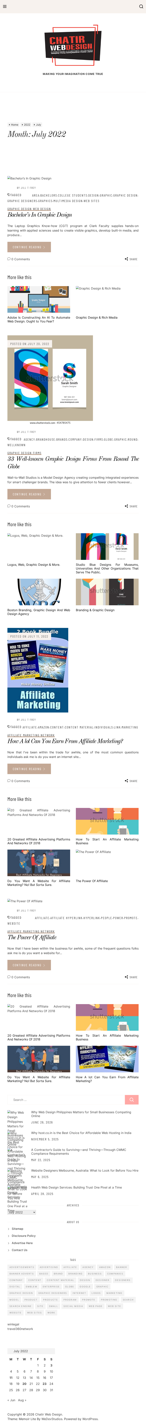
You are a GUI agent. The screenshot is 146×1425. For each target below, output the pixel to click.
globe (108, 439)
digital (15, 1286)
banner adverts (22, 1273)
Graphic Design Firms (24, 453)
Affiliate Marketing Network (31, 735)
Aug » (22, 1400)
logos (96, 1293)
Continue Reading (28, 247)
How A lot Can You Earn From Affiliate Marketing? (64, 742)
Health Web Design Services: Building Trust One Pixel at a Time (76, 1187)
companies (115, 1273)
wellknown (16, 445)
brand (58, 1273)
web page (96, 1306)
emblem (31, 1286)
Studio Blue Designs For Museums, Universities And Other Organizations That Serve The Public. (107, 568)
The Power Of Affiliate (92, 881)
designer (103, 1280)
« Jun (11, 1400)
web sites (91, 201)
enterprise (51, 1286)
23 (45, 1384)
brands (61, 439)
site (40, 1306)
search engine (21, 1306)
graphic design (125, 195)
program (70, 1299)
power (118, 918)
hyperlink (91, 918)
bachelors (48, 195)
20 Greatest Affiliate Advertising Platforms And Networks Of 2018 (38, 841)
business (95, 1273)
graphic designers (22, 201)
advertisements (22, 1267)
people (106, 918)
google (85, 1286)
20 (24, 1384)
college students (72, 195)
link (117, 727)
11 (11, 1378)
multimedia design (68, 201)
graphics (45, 201)
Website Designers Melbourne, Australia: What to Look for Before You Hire (84, 1170)
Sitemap (17, 1229)
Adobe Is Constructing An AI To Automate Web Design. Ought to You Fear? (38, 319)
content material (79, 727)
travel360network (20, 1329)
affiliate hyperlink (66, 918)
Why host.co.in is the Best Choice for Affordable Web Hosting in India (81, 1133)
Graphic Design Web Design (29, 209)
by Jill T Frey (26, 187)
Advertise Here (22, 1243)
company (75, 439)
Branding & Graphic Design (95, 610)
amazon (43, 727)
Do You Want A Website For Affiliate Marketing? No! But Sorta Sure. (38, 883)
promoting (109, 1299)
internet (79, 1293)
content (57, 727)
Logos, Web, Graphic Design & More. (33, 565)
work (51, 1312)
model (14, 1299)
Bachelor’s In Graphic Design (39, 215)
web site (114, 1306)
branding (75, 1273)
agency (29, 439)
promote (131, 918)
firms (98, 439)
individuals (103, 727)
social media (73, 1306)
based (43, 1273)
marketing (130, 727)
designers (123, 1280)
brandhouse (45, 439)
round (133, 439)
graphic (106, 195)
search (128, 1299)
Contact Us (19, 1250)
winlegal (13, 1324)
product (31, 1299)
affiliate (30, 727)
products (50, 1299)
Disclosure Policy (24, 1236)
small (53, 1306)
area (35, 195)
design (93, 195)
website (13, 923)
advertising (49, 1267)
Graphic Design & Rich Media (96, 317)
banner (121, 1267)
